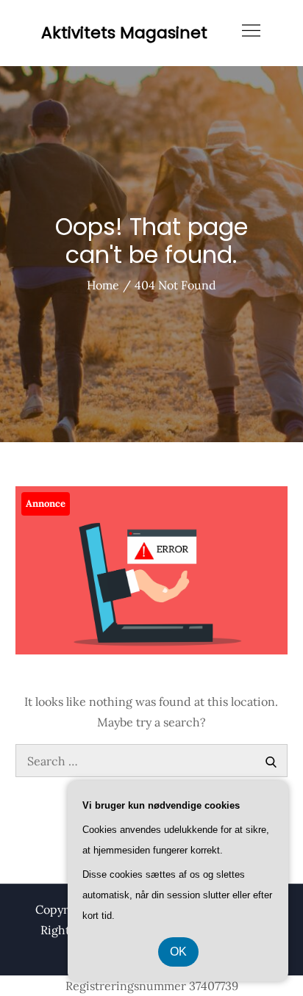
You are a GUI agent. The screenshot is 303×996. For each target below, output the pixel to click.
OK (178, 951)
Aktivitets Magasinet (124, 32)
